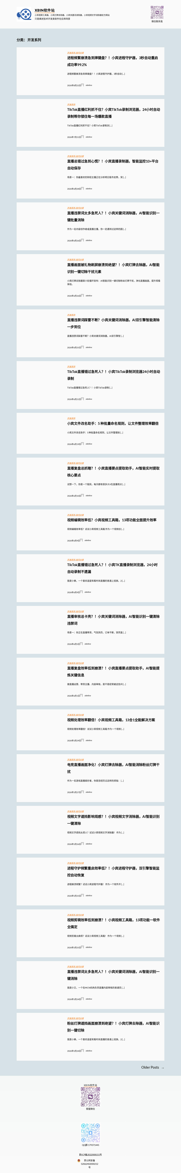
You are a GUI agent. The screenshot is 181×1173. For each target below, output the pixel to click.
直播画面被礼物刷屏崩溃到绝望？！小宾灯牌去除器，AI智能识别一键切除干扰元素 (113, 268)
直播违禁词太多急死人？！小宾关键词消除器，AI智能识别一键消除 (113, 975)
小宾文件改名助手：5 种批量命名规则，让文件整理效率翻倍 (113, 423)
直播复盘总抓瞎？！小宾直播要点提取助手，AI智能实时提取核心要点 (113, 471)
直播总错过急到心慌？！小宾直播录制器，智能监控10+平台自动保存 (112, 164)
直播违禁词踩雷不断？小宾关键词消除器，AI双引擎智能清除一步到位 (113, 323)
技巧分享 (80, 53)
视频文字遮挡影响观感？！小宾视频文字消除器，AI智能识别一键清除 (113, 819)
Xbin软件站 (45, 10)
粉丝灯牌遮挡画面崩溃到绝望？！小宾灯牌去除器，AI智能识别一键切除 (113, 1026)
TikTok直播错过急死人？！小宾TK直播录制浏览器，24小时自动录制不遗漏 (112, 568)
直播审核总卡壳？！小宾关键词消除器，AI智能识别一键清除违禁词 (113, 619)
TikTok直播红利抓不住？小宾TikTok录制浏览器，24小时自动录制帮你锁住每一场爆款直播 (113, 112)
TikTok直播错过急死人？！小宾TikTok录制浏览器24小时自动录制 (113, 375)
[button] (157, 12)
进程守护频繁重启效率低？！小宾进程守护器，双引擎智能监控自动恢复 (113, 871)
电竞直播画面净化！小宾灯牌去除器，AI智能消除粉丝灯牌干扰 (113, 768)
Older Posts (152, 1067)
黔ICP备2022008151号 (90, 1154)
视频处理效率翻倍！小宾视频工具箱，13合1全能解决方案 (111, 720)
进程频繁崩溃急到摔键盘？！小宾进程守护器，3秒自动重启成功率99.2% (112, 61)
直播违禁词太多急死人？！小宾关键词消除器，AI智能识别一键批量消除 (113, 216)
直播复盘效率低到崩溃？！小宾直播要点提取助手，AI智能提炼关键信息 (113, 671)
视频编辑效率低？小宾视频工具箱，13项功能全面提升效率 (112, 520)
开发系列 (71, 53)
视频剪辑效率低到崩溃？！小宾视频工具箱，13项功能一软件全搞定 (113, 923)
